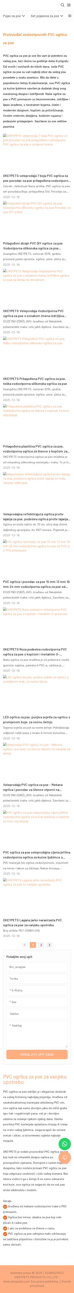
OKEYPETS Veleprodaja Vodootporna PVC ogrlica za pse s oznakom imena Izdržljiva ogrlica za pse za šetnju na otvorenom (33, 313)
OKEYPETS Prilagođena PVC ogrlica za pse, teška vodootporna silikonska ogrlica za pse (35, 381)
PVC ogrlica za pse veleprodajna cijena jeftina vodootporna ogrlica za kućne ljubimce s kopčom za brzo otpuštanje (36, 855)
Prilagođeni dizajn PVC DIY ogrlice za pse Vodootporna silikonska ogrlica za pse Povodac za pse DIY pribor (33, 246)
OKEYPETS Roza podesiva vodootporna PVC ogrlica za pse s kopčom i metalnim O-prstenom (35, 652)
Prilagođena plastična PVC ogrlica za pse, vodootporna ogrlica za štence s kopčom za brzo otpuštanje (35, 449)
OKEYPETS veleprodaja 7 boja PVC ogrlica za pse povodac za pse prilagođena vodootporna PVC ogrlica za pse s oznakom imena (36, 178)
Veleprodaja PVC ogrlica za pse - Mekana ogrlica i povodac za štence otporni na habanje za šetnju (32, 787)
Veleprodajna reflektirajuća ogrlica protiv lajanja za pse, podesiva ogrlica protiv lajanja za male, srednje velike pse (35, 516)
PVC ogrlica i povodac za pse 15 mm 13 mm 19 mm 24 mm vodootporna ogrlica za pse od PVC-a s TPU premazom (36, 584)
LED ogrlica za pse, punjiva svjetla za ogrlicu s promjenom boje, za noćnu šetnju (36, 719)
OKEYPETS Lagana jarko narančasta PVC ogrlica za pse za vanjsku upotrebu (32, 922)
